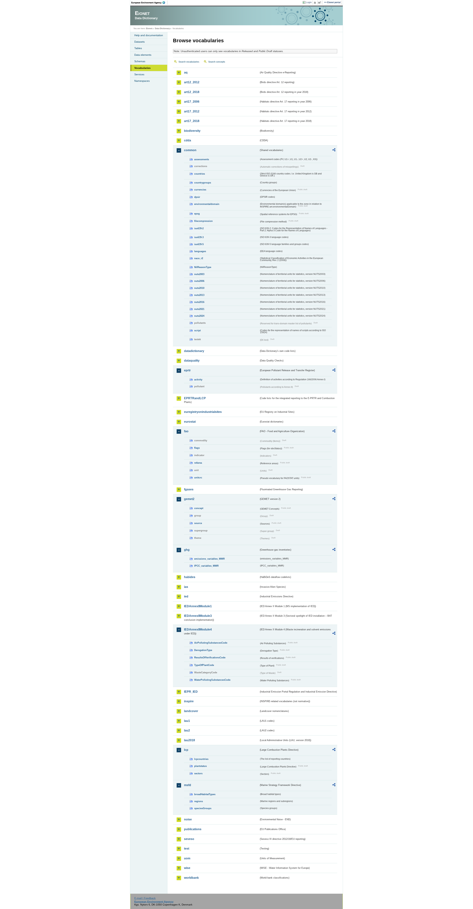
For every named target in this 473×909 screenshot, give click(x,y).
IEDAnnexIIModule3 (198, 615)
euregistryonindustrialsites (203, 411)
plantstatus (200, 766)
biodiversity (192, 130)
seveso (189, 839)
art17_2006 (191, 101)
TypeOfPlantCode (204, 665)
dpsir (197, 197)
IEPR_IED (191, 691)
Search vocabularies (188, 62)
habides (189, 577)
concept (198, 508)
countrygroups (202, 182)
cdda (187, 140)
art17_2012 (191, 111)
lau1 (187, 720)
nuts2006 (199, 281)
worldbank (191, 877)
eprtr (187, 370)
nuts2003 (199, 274)
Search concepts (216, 62)
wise (187, 868)
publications (192, 829)
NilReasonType (202, 267)
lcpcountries (201, 759)
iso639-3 (199, 237)
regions (198, 801)
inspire (189, 701)
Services (139, 74)
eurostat (190, 421)
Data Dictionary (162, 28)
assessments (201, 159)
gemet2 (189, 499)
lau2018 (189, 740)
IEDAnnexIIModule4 (198, 629)
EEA (149, 2)
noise (188, 819)
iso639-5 (199, 244)
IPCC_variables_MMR (206, 565)
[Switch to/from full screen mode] (320, 2)
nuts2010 (199, 288)
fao (186, 431)
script (197, 330)
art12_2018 (191, 92)
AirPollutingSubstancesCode (210, 642)
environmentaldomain (206, 204)
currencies (200, 189)
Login (309, 2)
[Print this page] (315, 2)
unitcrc (198, 477)
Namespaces (142, 80)
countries (199, 173)
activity (198, 379)
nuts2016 (199, 302)
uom (187, 858)
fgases (188, 489)
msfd (187, 785)
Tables (138, 48)
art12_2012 (191, 82)
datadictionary (194, 351)
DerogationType (203, 650)
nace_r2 (198, 258)
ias (186, 586)
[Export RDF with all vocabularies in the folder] (333, 150)
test (186, 848)
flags (197, 447)
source (198, 523)
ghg (187, 549)
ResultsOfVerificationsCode (209, 657)
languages (200, 251)
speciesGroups (202, 808)
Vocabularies (142, 67)
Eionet (149, 28)
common (190, 150)
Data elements (142, 54)
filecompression (203, 221)
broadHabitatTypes (204, 794)
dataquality (192, 360)
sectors (198, 773)
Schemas (139, 61)
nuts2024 (199, 316)
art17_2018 (191, 121)
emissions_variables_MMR (209, 558)
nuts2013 (199, 295)
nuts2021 (199, 309)
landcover (191, 711)
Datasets (139, 41)
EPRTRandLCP (195, 398)
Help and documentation (148, 35)
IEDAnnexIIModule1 (198, 606)
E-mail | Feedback (145, 898)
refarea (198, 462)
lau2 (187, 730)
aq (186, 72)
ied (186, 596)
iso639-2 (199, 228)
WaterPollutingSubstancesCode (212, 679)
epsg (197, 213)
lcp (186, 749)
